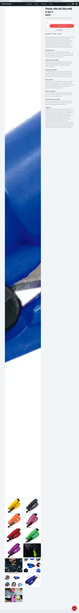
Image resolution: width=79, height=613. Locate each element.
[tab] (48, 34)
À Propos (36, 4)
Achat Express (60, 30)
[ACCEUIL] (73, 607)
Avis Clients (43, 4)
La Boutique (29, 4)
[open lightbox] (23, 252)
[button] (76, 4)
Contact (51, 4)
